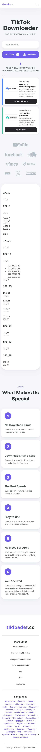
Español (30, 704)
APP (20, 678)
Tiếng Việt (23, 734)
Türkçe (29, 721)
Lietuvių (28, 709)
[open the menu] (37, 4)
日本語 (19, 709)
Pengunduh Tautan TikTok (20, 659)
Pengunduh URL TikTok (20, 653)
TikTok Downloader (20, 646)
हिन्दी (20, 732)
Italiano (10, 709)
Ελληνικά (19, 704)
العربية (17, 726)
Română (31, 715)
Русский (6, 718)
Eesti (5, 707)
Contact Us (20, 684)
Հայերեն (27, 726)
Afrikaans (30, 723)
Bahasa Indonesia (20, 737)
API (20, 671)
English (20, 723)
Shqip (9, 726)
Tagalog (31, 729)
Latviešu (8, 712)
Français (22, 707)
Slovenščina (31, 718)
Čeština (21, 701)
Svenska (9, 721)
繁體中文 (20, 721)
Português (8, 715)
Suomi (13, 707)
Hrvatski (28, 732)
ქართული (11, 732)
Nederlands (20, 712)
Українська (9, 723)
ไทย (14, 734)
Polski (31, 712)
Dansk (31, 701)
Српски (5, 734)
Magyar (32, 707)
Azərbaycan (9, 729)
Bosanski (21, 729)
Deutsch (9, 704)
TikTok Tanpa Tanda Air (20, 665)
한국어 (33, 734)
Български (10, 701)
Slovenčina (18, 718)
